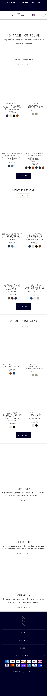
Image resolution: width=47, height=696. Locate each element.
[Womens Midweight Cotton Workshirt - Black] (36, 425)
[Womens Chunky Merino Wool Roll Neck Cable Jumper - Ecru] (10, 427)
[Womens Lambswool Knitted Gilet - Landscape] (36, 114)
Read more (23, 554)
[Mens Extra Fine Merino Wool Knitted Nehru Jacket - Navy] (7, 115)
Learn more (23, 501)
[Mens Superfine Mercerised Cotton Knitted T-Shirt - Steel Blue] (12, 166)
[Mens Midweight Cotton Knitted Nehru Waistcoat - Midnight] (31, 298)
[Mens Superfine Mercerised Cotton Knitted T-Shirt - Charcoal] (9, 166)
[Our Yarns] (23, 576)
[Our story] (23, 470)
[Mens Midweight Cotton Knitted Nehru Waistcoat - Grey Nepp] (38, 298)
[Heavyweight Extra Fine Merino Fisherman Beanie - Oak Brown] (43, 167)
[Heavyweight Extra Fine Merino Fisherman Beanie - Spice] (33, 167)
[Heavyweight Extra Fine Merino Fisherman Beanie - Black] (29, 167)
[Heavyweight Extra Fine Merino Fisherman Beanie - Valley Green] (26, 167)
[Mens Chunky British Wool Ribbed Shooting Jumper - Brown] (12, 298)
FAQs (22, 648)
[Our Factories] (23, 523)
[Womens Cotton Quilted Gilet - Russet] (10, 373)
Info (22, 633)
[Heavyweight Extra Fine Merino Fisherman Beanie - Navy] (40, 167)
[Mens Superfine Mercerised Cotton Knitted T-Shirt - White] (15, 166)
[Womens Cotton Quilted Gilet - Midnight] (14, 373)
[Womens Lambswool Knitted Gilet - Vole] (33, 114)
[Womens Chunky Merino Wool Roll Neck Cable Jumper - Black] (14, 427)
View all (23, 65)
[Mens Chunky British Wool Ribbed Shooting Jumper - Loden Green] (9, 298)
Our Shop (23, 640)
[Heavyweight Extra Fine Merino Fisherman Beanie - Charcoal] (36, 167)
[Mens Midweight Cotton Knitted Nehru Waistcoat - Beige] (35, 298)
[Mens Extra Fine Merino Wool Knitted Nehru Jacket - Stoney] (10, 115)
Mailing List (23, 655)
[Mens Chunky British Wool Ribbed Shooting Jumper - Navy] (15, 298)
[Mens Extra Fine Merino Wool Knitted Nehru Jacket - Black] (14, 115)
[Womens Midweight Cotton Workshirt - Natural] (33, 425)
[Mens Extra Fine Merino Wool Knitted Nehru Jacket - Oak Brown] (17, 115)
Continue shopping (23, 43)
